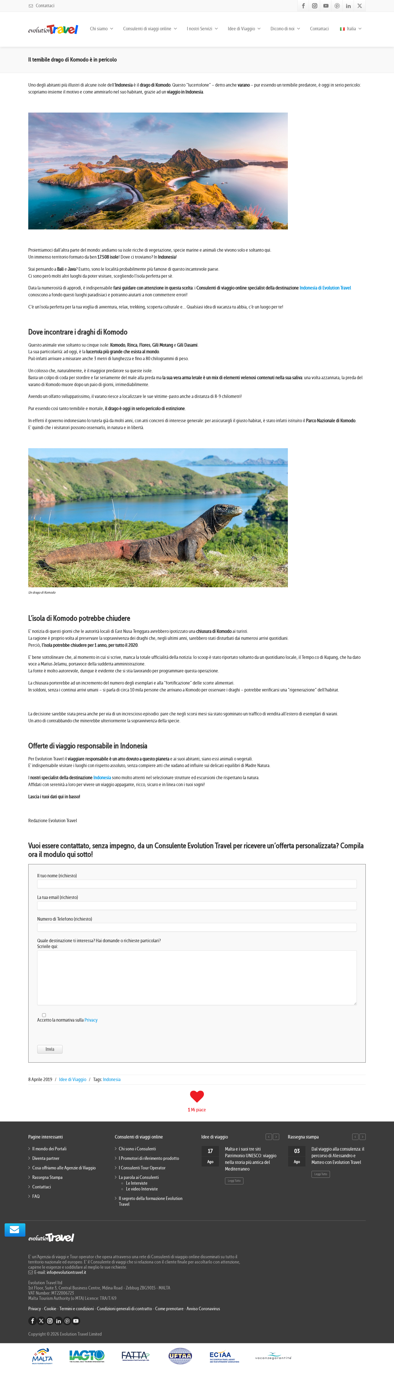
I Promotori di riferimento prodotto (149, 1158)
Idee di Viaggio (72, 1079)
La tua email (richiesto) (57, 897)
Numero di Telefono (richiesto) (64, 919)
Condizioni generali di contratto (124, 1308)
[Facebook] (303, 6)
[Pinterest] (337, 6)
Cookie (50, 1308)
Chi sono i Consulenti (137, 1148)
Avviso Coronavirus (203, 1308)
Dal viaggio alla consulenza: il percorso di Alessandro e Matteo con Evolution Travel (338, 1155)
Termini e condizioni (76, 1308)
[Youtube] (326, 6)
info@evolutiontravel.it (66, 1272)
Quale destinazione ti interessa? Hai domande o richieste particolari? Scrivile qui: (99, 943)
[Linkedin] (348, 6)
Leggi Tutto (234, 1181)
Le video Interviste (142, 1189)
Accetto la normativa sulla (67, 1020)
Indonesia (102, 777)
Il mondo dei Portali (49, 1148)
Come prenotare (169, 1308)
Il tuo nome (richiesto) (57, 875)
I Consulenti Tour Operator (142, 1168)
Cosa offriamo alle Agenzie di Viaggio (64, 1168)
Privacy (91, 1020)
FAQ (36, 1196)
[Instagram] (314, 6)
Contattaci (45, 5)
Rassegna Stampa (47, 1177)
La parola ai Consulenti (139, 1177)
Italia (351, 28)
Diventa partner (45, 1158)
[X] (359, 6)
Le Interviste (136, 1183)
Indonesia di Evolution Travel (325, 288)
